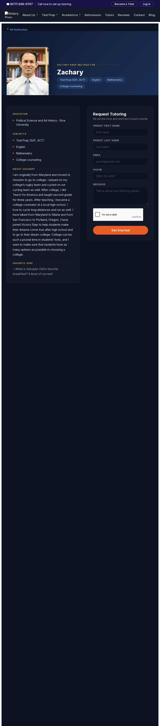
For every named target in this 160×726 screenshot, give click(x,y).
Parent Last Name (106, 140)
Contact (139, 15)
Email (97, 155)
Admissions (92, 15)
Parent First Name (106, 125)
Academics (70, 15)
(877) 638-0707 (19, 4)
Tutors (109, 15)
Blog (152, 15)
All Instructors (18, 29)
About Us (28, 15)
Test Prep (48, 15)
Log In (146, 3)
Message (99, 184)
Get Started (120, 230)
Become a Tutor (124, 3)
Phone (97, 169)
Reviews (124, 15)
